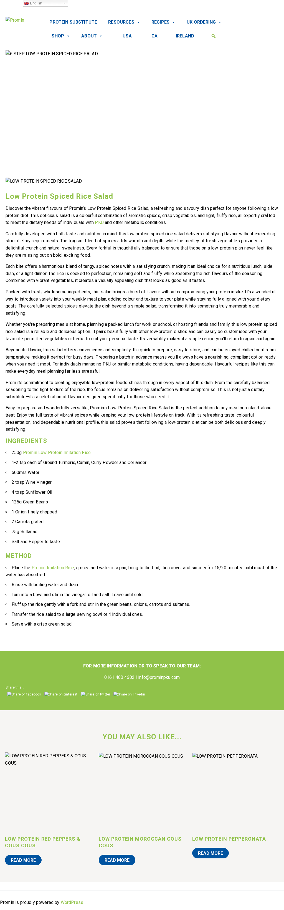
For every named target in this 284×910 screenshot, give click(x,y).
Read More (23, 860)
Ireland (185, 36)
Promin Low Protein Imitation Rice (57, 452)
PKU (99, 222)
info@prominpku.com (159, 677)
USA (127, 36)
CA (154, 36)
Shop (58, 36)
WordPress (72, 902)
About (89, 36)
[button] (213, 36)
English (35, 3)
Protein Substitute (73, 22)
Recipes (160, 22)
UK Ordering (201, 22)
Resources (121, 22)
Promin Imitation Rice (53, 567)
